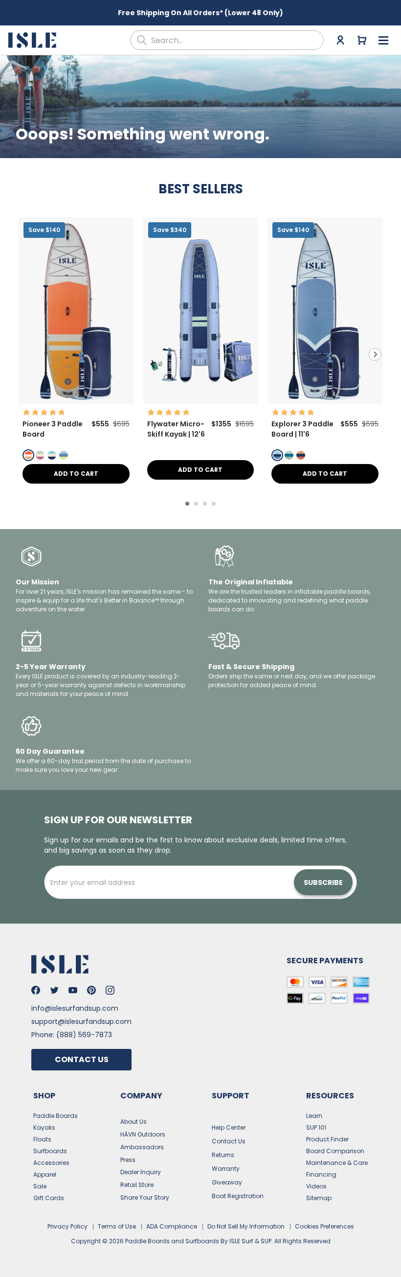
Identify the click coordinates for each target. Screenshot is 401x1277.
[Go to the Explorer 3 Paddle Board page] (324, 401)
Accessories (51, 1163)
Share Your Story (144, 1197)
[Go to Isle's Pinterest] (91, 990)
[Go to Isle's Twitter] (54, 990)
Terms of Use (117, 1226)
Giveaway (227, 1182)
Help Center (228, 1127)
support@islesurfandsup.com (81, 1021)
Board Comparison (335, 1151)
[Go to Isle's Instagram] (110, 990)
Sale (39, 1186)
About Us (133, 1121)
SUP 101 (316, 1127)
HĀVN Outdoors (142, 1134)
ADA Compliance (171, 1226)
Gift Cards (48, 1198)
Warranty (226, 1168)
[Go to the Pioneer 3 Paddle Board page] (76, 401)
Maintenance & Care (337, 1163)
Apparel (44, 1174)
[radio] (28, 455)
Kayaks (44, 1127)
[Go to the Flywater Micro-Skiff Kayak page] (200, 401)
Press (127, 1160)
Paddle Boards (55, 1116)
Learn (314, 1116)
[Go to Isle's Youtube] (72, 990)
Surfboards (50, 1151)
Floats (42, 1139)
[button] (76, 310)
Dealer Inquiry (140, 1172)
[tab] (187, 504)
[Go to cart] (362, 40)
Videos (316, 1186)
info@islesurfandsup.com (74, 1008)
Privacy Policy (67, 1226)
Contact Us (82, 1059)
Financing (321, 1174)
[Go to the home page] (33, 40)
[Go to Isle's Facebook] (35, 990)
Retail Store (137, 1185)
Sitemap (319, 1198)
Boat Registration (238, 1196)
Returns (223, 1155)
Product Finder (327, 1139)
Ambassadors (142, 1147)
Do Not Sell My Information (246, 1226)
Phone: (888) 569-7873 (71, 1035)
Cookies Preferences (324, 1226)
